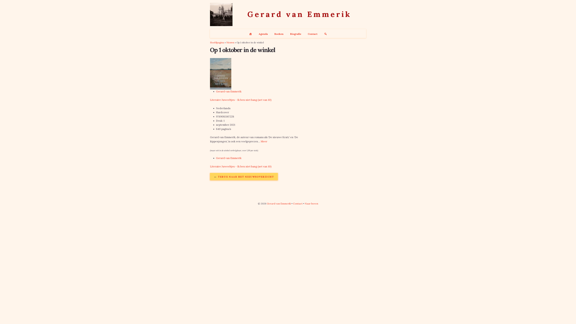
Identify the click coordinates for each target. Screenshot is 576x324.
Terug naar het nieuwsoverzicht (244, 176)
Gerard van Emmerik (229, 91)
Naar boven (311, 203)
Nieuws (230, 42)
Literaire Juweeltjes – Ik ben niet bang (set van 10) (240, 100)
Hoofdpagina (217, 42)
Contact (298, 203)
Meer (264, 141)
